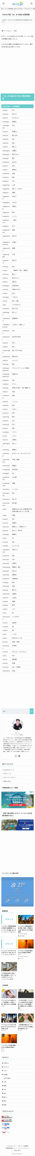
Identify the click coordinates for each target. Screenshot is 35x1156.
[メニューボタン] (3, 3)
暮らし (6, 1097)
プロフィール (7, 774)
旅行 (5, 1093)
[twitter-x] (16, 756)
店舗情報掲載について (11, 1148)
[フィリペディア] (17, 3)
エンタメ (6, 1067)
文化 (5, 1089)
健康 (5, 1086)
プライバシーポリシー (10, 777)
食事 (5, 1105)
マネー (6, 1071)
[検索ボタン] (31, 3)
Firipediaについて (8, 770)
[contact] (19, 756)
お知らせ (6, 1063)
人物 (5, 1082)
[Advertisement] (17, 69)
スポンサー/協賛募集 (23, 1146)
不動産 (6, 1074)
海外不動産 (7, 1078)
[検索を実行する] (32, 711)
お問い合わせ (7, 781)
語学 (5, 1101)
